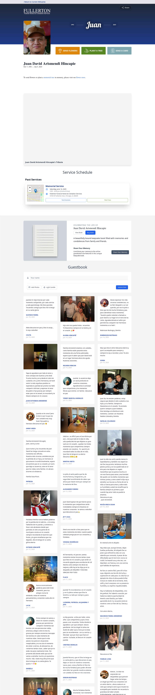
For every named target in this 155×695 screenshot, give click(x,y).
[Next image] (92, 420)
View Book (78, 233)
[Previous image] (62, 420)
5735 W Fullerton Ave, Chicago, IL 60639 (64, 196)
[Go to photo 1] (74, 431)
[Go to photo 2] (76, 431)
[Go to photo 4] (78, 431)
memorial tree (49, 77)
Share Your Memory (120, 252)
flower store (80, 77)
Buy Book (90, 233)
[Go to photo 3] (77, 431)
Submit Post (122, 287)
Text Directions (66, 200)
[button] (35, 191)
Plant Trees (107, 200)
